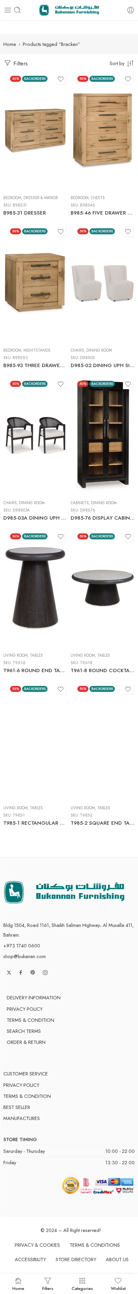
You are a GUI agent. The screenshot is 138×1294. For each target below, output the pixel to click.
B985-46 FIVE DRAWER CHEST (103, 213)
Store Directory (76, 1259)
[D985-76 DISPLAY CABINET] (103, 436)
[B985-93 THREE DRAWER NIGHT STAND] (35, 283)
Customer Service (25, 1073)
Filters (20, 63)
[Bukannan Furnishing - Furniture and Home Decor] (69, 10)
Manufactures (21, 1118)
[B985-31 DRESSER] (35, 131)
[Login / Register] (131, 10)
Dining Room (99, 350)
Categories (82, 1288)
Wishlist (118, 1288)
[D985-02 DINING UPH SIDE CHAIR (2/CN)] (103, 283)
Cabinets (80, 503)
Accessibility (30, 1259)
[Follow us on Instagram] (45, 972)
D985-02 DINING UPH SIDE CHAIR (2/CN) (103, 365)
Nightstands (37, 350)
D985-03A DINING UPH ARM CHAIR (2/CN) (35, 518)
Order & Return (26, 1042)
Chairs (77, 350)
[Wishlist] (61, 79)
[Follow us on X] (9, 972)
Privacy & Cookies (37, 1244)
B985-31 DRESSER (24, 213)
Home (9, 44)
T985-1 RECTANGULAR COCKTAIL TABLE (35, 823)
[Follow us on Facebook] (20, 972)
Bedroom (12, 197)
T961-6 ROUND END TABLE (35, 670)
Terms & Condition (30, 1019)
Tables (36, 655)
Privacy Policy (25, 1008)
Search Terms (24, 1031)
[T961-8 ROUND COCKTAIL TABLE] (103, 588)
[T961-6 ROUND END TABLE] (35, 588)
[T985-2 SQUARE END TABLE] (103, 741)
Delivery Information (34, 997)
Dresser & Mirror (40, 197)
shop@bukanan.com (24, 956)
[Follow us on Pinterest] (33, 972)
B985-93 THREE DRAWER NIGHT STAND (35, 365)
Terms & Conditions (95, 1244)
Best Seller (16, 1107)
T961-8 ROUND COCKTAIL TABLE (103, 670)
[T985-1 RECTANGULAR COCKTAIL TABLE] (35, 741)
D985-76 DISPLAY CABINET (103, 518)
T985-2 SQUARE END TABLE (103, 823)
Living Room (15, 655)
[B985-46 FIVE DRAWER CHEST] (103, 131)
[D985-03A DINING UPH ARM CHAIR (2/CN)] (35, 436)
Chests (98, 197)
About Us (117, 1259)
